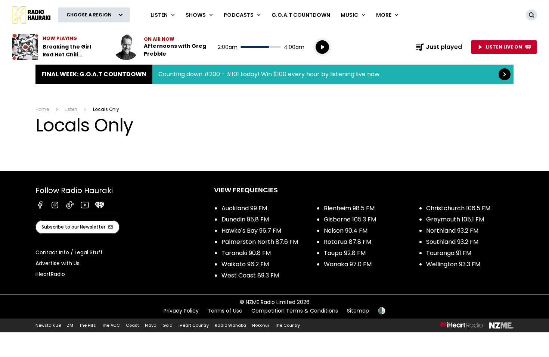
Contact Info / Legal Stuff (69, 252)
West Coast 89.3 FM (250, 275)
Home (42, 109)
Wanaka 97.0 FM (348, 264)
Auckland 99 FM (244, 208)
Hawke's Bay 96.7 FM (251, 230)
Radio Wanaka (230, 325)
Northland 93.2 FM (452, 230)
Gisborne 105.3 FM (350, 219)
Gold (167, 325)
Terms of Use (225, 310)
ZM (70, 325)
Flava (150, 325)
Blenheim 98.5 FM (349, 208)
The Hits (87, 325)
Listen (71, 109)
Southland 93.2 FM (452, 242)
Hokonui (260, 325)
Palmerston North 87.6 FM (259, 242)
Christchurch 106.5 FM (458, 208)
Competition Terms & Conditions (294, 310)
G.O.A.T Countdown (301, 15)
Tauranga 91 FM (448, 253)
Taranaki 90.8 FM (246, 253)
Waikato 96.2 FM (245, 264)
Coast (132, 325)
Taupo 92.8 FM (345, 253)
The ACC (111, 325)
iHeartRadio (50, 274)
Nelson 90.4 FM (345, 230)
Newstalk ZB (48, 325)
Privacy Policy (181, 310)
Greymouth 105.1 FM (455, 219)
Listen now (161, 47)
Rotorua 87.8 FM (347, 242)
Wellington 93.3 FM (453, 264)
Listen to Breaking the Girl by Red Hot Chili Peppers (53, 47)
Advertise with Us (57, 263)
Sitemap (358, 310)
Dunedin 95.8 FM (245, 219)
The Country (287, 325)
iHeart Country (194, 325)
